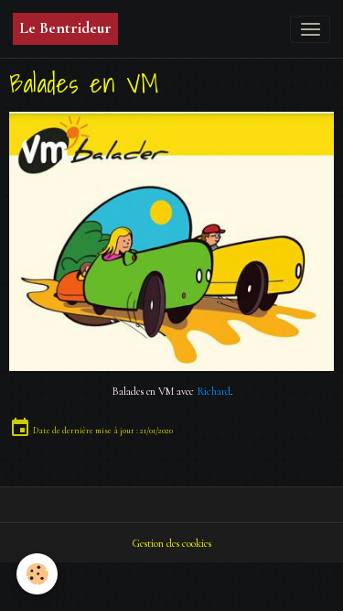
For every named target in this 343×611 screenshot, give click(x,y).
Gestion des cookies (172, 544)
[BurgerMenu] (310, 29)
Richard (213, 391)
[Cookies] (37, 574)
